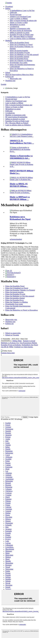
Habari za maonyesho (13, 333)
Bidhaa (7, 8)
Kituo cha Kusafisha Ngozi (19, 42)
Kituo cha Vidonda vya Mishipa (21, 60)
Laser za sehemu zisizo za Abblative (22, 38)
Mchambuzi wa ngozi (17, 24)
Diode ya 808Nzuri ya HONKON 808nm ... (20, 198)
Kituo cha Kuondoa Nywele (20, 52)
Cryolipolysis (14, 26)
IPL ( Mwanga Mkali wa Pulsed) (21, 36)
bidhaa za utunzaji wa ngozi (19, 32)
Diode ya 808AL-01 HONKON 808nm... (19, 185)
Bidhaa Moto (17, 341)
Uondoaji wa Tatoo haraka (23, 347)
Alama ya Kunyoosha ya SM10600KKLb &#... (21, 157)
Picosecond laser (15, 14)
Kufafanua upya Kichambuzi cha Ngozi (20, 218)
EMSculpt (13, 12)
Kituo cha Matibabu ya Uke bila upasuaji (24, 54)
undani (19, 239)
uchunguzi (13, 239)
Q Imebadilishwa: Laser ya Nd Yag (22, 10)
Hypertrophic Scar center (18, 62)
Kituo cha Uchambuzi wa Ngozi (21, 44)
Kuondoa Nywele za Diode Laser (21, 34)
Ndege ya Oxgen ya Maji (19, 22)
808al (11, 347)
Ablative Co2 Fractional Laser (20, 16)
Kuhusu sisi (9, 77)
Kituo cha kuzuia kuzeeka (19, 50)
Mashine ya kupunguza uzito (20, 28)
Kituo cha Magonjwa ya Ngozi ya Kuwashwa (21, 310)
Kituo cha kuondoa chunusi (19, 56)
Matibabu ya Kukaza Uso (10, 343)
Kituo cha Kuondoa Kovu (19, 58)
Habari (7, 73)
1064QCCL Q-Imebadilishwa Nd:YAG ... (22, 141)
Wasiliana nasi (10, 81)
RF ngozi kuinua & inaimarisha (21, 30)
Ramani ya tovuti (29, 341)
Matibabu (8, 40)
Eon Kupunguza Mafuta (28, 343)
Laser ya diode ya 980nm (19, 18)
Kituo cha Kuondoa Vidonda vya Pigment (20, 290)
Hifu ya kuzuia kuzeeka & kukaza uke (23, 20)
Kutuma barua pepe (8, 353)
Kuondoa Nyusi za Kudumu (11, 345)
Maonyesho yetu (15, 79)
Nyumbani (9, 6)
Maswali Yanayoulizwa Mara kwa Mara (19, 75)
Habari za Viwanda (12, 335)
